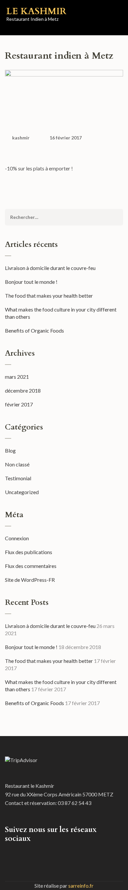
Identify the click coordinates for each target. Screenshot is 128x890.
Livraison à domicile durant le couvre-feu (50, 268)
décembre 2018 (23, 390)
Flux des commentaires (30, 566)
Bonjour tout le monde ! (31, 282)
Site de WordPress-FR (30, 580)
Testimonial (18, 478)
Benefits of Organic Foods (34, 330)
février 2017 (19, 404)
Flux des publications (28, 552)
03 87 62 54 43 (74, 803)
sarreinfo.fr (81, 885)
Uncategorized (22, 492)
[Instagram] (15, 853)
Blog (10, 450)
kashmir (21, 137)
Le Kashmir (36, 11)
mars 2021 (17, 376)
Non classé (17, 464)
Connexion (17, 538)
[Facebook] (7, 853)
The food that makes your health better (49, 295)
